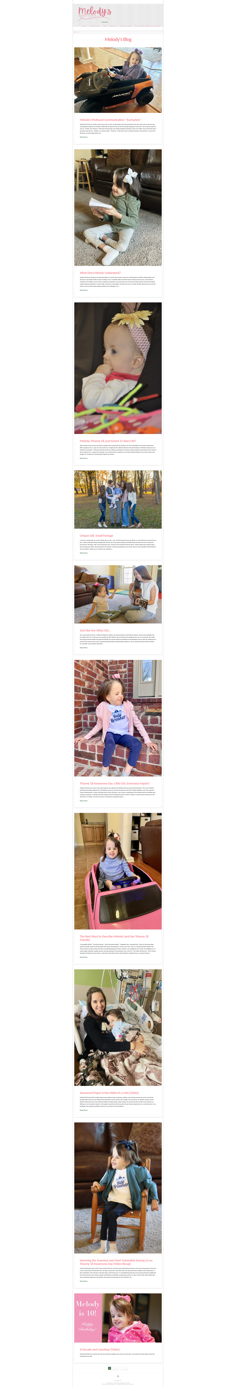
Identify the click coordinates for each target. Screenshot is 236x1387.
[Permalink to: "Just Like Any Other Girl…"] (118, 594)
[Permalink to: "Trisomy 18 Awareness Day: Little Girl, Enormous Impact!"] (118, 718)
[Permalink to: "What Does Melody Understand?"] (118, 207)
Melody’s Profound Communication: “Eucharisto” (110, 120)
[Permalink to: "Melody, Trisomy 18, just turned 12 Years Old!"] (118, 368)
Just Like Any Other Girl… (95, 630)
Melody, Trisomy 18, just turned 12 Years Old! (108, 441)
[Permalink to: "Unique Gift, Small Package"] (118, 499)
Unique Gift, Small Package (96, 536)
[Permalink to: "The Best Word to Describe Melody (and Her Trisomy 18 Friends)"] (118, 871)
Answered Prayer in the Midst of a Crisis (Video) (109, 1093)
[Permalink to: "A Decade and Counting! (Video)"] (118, 1318)
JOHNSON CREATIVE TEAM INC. (126, 1384)
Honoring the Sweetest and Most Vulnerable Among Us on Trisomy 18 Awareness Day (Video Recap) (116, 1262)
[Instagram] (118, 1376)
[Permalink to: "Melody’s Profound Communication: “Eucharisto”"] (118, 80)
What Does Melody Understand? (100, 273)
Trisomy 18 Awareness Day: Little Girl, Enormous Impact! (115, 783)
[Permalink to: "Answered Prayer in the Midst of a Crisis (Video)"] (118, 1027)
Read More (83, 137)
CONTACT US (118, 1380)
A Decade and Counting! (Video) (100, 1349)
